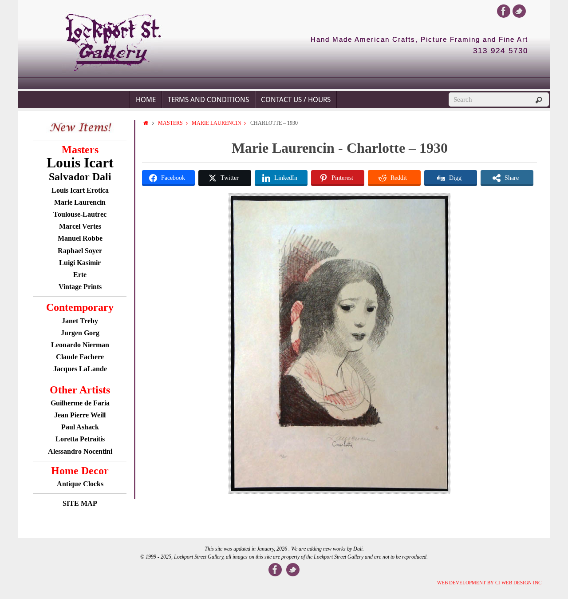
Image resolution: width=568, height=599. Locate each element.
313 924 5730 (500, 51)
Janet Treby (80, 321)
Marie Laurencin (216, 123)
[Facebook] (503, 11)
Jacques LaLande (80, 369)
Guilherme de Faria (80, 403)
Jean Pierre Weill (80, 415)
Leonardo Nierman (80, 345)
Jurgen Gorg (80, 333)
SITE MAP (80, 503)
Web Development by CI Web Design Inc (489, 582)
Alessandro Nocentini (80, 451)
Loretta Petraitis (80, 439)
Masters (170, 123)
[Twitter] (519, 11)
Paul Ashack (80, 427)
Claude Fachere (80, 357)
